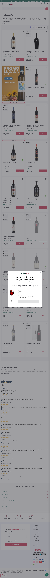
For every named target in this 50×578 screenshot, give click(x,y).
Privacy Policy (26, 305)
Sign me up (28, 301)
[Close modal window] (40, 272)
